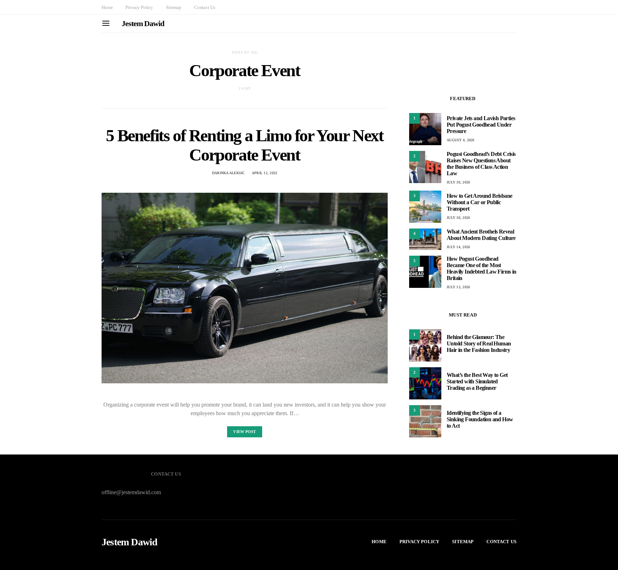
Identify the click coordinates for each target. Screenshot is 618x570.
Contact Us (204, 7)
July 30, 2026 (458, 182)
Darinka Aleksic (228, 173)
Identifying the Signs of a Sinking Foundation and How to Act (480, 419)
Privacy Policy (139, 7)
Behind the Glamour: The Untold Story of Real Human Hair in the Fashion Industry (479, 343)
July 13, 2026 (458, 287)
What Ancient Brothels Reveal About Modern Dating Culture (481, 235)
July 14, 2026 (458, 247)
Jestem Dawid (143, 23)
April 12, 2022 (265, 173)
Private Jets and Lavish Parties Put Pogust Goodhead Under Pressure (481, 124)
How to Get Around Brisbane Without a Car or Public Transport (479, 202)
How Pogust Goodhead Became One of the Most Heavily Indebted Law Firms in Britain (481, 268)
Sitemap (173, 7)
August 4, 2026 (461, 140)
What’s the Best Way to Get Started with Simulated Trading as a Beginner (477, 381)
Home (107, 7)
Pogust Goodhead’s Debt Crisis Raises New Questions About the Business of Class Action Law (481, 163)
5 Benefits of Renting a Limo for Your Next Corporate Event (244, 145)
